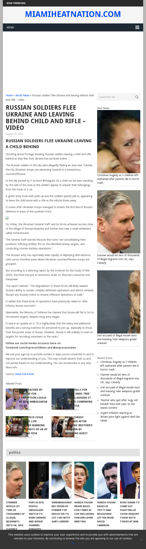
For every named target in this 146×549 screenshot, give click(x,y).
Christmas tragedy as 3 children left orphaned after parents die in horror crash (118, 179)
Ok (73, 543)
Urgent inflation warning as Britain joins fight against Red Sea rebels (120, 416)
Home (9, 95)
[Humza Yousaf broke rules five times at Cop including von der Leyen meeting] (84, 480)
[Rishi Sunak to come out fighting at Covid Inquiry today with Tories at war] (130, 480)
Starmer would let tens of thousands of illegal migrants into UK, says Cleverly (118, 259)
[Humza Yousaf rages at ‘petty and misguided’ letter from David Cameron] (107, 480)
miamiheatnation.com (73, 14)
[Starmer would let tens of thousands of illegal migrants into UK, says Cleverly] (16, 480)
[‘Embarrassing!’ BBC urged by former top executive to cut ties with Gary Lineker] (62, 480)
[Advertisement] (73, 60)
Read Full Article (24, 374)
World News (22, 95)
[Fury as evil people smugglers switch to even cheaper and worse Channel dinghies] (39, 480)
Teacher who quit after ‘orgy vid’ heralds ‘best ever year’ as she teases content (119, 404)
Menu (10, 27)
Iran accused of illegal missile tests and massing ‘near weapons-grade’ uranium (117, 339)
